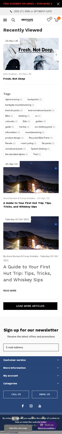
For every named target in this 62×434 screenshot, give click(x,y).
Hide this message (18, 428)
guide (9, 126)
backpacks (35, 99)
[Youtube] (40, 406)
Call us (16, 394)
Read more (9, 290)
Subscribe (48, 347)
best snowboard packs (41, 110)
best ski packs (14, 110)
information (12, 132)
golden (41, 121)
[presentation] (56, 54)
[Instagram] (31, 406)
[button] (5, 20)
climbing (24, 115)
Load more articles (30, 306)
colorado (11, 121)
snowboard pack (15, 148)
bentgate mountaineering (19, 105)
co (38, 115)
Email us (44, 394)
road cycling (28, 143)
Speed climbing (40, 148)
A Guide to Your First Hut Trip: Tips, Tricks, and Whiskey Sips (27, 273)
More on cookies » (47, 428)
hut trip (24, 126)
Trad (37, 154)
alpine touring (13, 99)
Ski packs (48, 143)
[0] (56, 20)
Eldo (26, 121)
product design (14, 137)
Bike (9, 115)
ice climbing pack (45, 126)
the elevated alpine (16, 154)
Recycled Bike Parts (41, 137)
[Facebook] (23, 406)
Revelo (10, 143)
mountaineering (34, 132)
